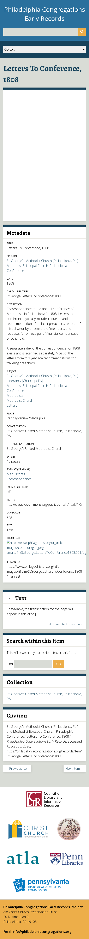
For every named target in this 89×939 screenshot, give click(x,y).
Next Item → (74, 768)
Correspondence (19, 479)
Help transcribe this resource (64, 624)
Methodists (15, 395)
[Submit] (82, 32)
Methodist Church (20, 400)
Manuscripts (16, 474)
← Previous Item (17, 768)
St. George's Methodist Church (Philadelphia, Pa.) (42, 260)
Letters (12, 405)
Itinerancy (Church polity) (25, 380)
